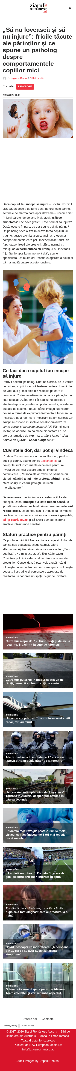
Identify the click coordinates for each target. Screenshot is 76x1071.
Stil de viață (36, 78)
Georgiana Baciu (17, 78)
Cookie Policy (27, 1025)
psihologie (25, 86)
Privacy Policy (10, 1025)
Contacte (48, 1019)
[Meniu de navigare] (7, 8)
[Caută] (70, 8)
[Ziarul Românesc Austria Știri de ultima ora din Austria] (38, 7)
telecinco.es (49, 460)
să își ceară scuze (15, 519)
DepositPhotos (49, 1061)
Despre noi (29, 1019)
